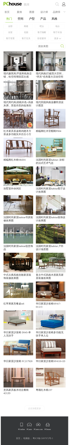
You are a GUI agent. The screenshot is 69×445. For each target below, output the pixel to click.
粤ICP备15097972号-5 (43, 438)
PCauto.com (38, 429)
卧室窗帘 (41, 38)
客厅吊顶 (57, 32)
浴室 (10, 32)
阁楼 (26, 26)
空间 (20, 18)
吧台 (42, 26)
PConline (21, 429)
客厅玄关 (26, 38)
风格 (54, 18)
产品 (43, 18)
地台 (57, 26)
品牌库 (56, 12)
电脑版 (26, 438)
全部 (10, 26)
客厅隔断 (41, 32)
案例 (19, 12)
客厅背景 (10, 38)
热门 (9, 18)
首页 (7, 12)
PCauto (29, 429)
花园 (26, 32)
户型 (32, 18)
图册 (31, 12)
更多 (56, 38)
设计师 (44, 12)
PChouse (47, 429)
